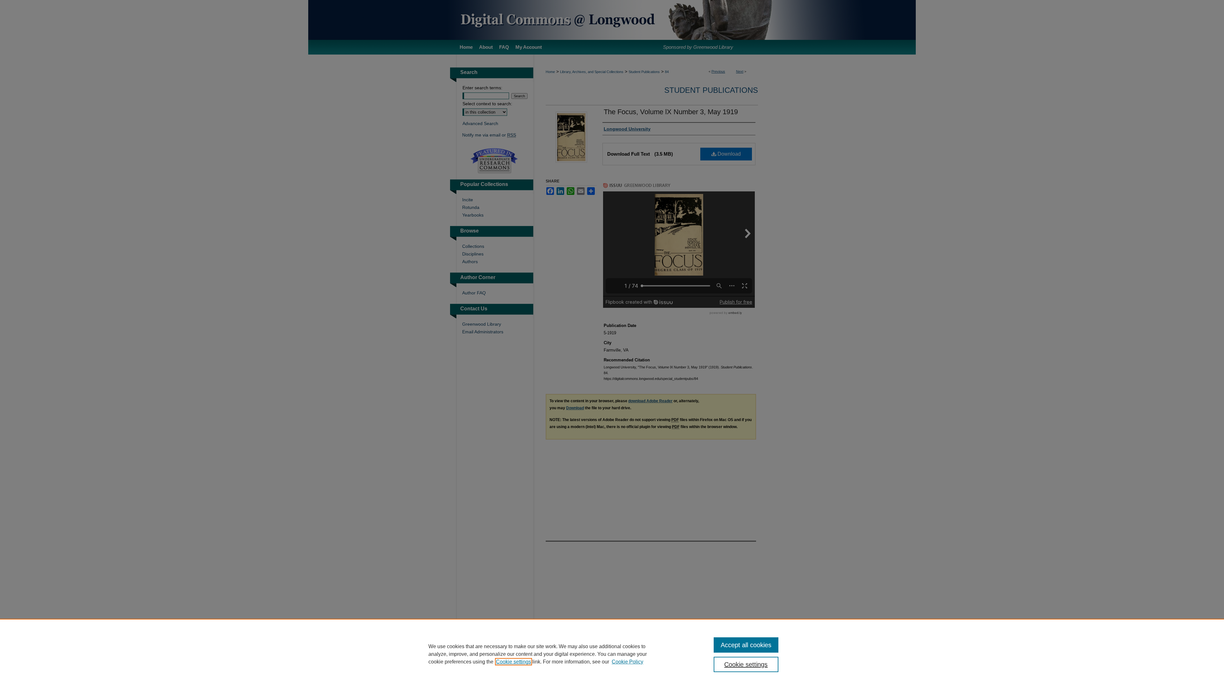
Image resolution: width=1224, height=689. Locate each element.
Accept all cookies (746, 644)
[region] (612, 654)
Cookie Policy (627, 661)
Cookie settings (513, 661)
